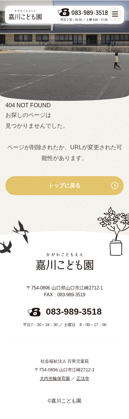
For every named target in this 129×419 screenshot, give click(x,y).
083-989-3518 (74, 311)
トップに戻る (64, 185)
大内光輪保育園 (55, 378)
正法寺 (82, 378)
